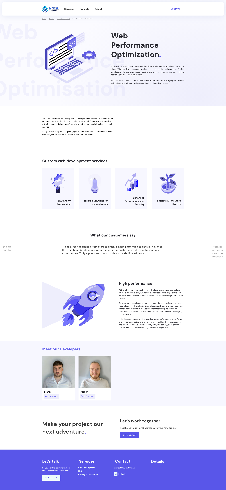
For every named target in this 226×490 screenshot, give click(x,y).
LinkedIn (122, 474)
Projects (84, 8)
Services (69, 8)
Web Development (86, 467)
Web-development (63, 19)
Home (44, 19)
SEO (80, 471)
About (98, 8)
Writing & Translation (88, 474)
